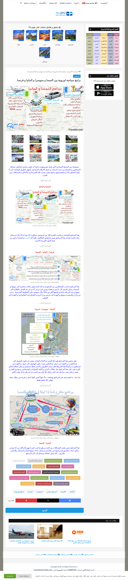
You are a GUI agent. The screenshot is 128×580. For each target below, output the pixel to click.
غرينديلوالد (89, 60)
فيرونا (116, 44)
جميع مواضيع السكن (34, 472)
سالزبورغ (110, 47)
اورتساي (116, 60)
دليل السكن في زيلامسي (44, 483)
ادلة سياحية (53, 3)
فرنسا (30, 492)
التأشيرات (42, 3)
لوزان (89, 47)
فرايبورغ (104, 44)
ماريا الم (110, 63)
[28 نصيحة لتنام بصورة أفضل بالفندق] (50, 532)
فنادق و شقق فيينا (39, 466)
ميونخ (103, 37)
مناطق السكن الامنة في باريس (19, 478)
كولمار (96, 57)
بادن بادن (103, 57)
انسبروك (110, 53)
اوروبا (76, 3)
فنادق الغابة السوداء (53, 466)
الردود (44, 510)
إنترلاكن (44, 62)
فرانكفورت (104, 41)
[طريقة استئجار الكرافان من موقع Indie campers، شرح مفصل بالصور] (78, 532)
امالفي (116, 63)
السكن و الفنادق (65, 3)
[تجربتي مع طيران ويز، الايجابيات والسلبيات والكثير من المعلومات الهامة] (21, 532)
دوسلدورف (104, 47)
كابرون (110, 41)
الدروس (69, 71)
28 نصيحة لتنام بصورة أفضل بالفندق (52, 541)
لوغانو (89, 63)
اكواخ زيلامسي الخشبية (71, 460)
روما (116, 37)
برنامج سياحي (51, 492)
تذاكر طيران (77, 554)
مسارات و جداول (29, 3)
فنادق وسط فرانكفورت (18, 460)
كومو (116, 50)
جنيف (89, 53)
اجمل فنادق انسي (68, 466)
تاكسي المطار (65, 554)
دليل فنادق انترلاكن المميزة (53, 460)
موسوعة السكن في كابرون (51, 472)
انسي (96, 44)
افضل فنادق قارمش (19, 472)
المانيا (72, 492)
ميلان (18, 44)
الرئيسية (76, 71)
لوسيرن (89, 44)
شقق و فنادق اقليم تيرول (69, 472)
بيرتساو (110, 50)
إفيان (96, 47)
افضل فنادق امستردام (57, 478)
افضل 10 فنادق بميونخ (24, 466)
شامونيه (96, 50)
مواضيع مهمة (89, 3)
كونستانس (104, 63)
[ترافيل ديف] (64, 13)
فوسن (104, 60)
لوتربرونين (89, 57)
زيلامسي (57, 44)
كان (97, 60)
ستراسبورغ (97, 41)
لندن (44, 44)
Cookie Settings (24, 576)
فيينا (111, 44)
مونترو (89, 50)
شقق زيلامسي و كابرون (61, 483)
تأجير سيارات (39, 554)
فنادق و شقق (88, 554)
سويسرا (39, 492)
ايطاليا (116, 34)
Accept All (10, 576)
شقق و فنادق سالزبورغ (35, 460)
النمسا (27, 238)
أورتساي (70, 44)
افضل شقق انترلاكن (27, 483)
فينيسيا (116, 47)
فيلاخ (110, 57)
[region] (64, 575)
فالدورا (116, 57)
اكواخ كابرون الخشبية (73, 478)
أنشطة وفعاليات (52, 554)
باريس (32, 44)
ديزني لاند (96, 53)
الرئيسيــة (104, 3)
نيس (97, 63)
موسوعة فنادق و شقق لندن (39, 478)
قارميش (104, 53)
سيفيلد (110, 60)
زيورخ (89, 41)
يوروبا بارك (104, 50)
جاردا (116, 53)
